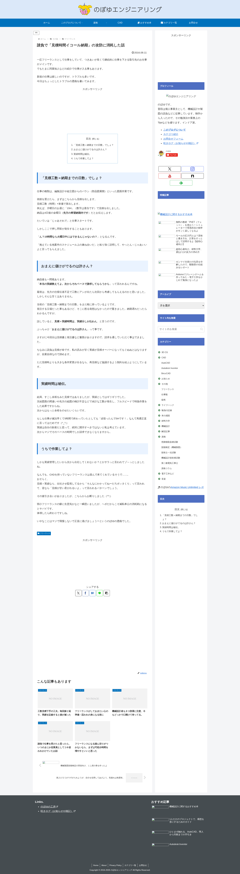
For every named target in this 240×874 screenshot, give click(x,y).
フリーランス (45, 533)
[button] (107, 593)
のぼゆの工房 (48, 806)
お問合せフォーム (173, 138)
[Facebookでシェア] (85, 593)
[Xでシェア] (78, 593)
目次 (88, 138)
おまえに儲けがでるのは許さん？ (90, 149)
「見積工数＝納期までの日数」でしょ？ (94, 145)
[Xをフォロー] (169, 169)
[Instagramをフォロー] (192, 169)
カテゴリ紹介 (170, 134)
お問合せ (143, 865)
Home (95, 865)
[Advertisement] (92, 110)
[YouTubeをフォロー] (169, 176)
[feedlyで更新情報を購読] (181, 183)
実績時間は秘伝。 (82, 154)
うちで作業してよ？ (84, 158)
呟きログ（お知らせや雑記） (179, 143)
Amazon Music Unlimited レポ (187, 487)
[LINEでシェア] (100, 593)
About (104, 865)
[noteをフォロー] (192, 176)
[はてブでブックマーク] (92, 593)
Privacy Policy (115, 865)
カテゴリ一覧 (130, 865)
